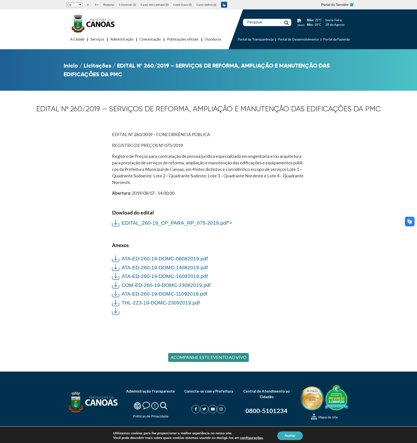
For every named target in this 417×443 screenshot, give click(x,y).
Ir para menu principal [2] (154, 4)
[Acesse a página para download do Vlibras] (224, 5)
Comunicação (150, 39)
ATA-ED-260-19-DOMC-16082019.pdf (165, 276)
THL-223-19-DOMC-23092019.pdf (161, 302)
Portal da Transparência (255, 39)
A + (96, 4)
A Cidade (77, 39)
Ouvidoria (213, 39)
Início (71, 65)
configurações (251, 438)
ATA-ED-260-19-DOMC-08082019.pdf (165, 258)
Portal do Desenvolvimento (298, 39)
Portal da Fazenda (336, 39)
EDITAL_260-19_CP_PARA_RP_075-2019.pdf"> (172, 222)
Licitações (97, 65)
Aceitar (290, 435)
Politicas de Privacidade (150, 416)
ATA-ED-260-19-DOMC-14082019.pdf (165, 267)
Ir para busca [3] (182, 4)
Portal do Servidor (335, 5)
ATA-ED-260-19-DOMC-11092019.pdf (164, 294)
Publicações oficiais (183, 39)
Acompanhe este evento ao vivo (208, 357)
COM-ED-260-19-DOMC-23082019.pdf (166, 285)
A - (88, 4)
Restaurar (108, 4)
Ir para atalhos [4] (206, 4)
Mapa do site (328, 417)
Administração (121, 39)
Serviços (97, 39)
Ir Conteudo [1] (127, 4)
